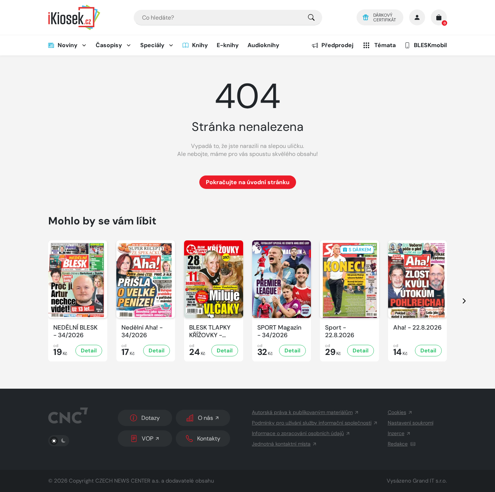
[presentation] (458, 300)
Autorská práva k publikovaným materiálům (302, 412)
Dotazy (150, 418)
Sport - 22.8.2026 (339, 331)
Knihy (200, 45)
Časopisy (109, 45)
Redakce (398, 444)
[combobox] (228, 17)
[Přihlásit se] (417, 17)
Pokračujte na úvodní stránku (248, 182)
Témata (385, 45)
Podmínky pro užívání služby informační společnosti (311, 422)
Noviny (68, 45)
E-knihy (228, 45)
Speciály (152, 45)
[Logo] (74, 17)
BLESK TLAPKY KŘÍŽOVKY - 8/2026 (209, 331)
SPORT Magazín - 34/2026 (279, 331)
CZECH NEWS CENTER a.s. (127, 480)
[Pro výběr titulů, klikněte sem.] (311, 17)
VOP (147, 438)
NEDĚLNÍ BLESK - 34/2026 (75, 331)
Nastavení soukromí (410, 422)
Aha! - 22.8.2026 (417, 327)
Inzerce (396, 433)
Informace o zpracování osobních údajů (298, 433)
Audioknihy (263, 45)
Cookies (397, 412)
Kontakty (208, 438)
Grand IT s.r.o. (430, 480)
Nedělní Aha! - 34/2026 (142, 331)
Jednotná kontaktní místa (281, 444)
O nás (205, 418)
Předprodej (337, 45)
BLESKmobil (430, 45)
